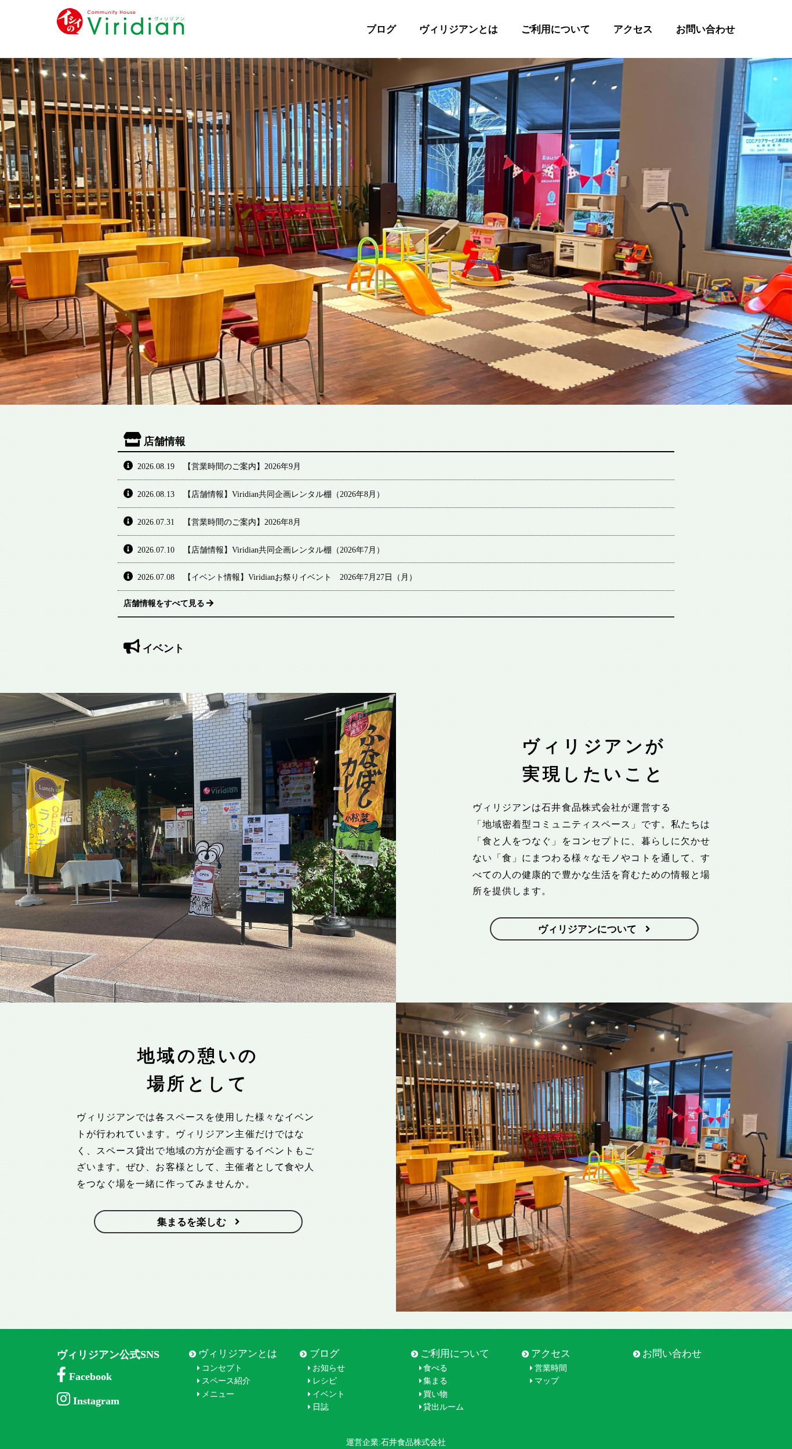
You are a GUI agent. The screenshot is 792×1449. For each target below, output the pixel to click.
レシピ (325, 1381)
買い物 (435, 1394)
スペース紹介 (226, 1381)
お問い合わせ (705, 29)
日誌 (321, 1407)
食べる (435, 1368)
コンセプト (222, 1368)
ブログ (381, 29)
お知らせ (329, 1368)
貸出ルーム (443, 1407)
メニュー (218, 1394)
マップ (547, 1381)
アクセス (633, 29)
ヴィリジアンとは (458, 29)
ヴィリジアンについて (587, 929)
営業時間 (551, 1368)
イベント (329, 1394)
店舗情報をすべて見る (164, 603)
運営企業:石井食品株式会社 (396, 1442)
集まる (435, 1381)
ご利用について (555, 29)
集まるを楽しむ (191, 1222)
